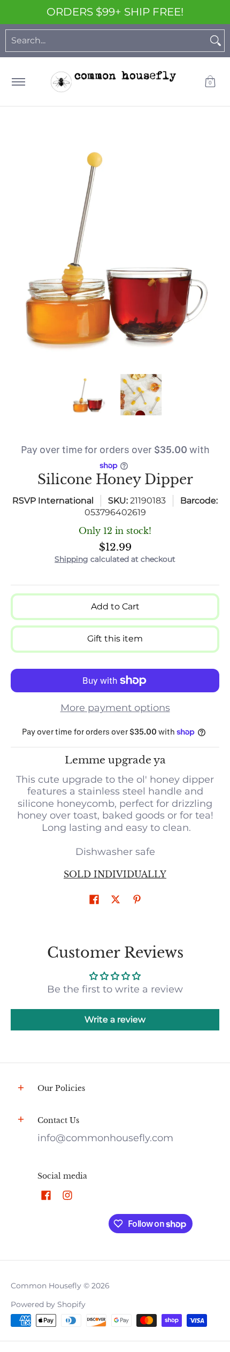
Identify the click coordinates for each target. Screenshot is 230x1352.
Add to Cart (115, 606)
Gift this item (115, 638)
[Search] (215, 40)
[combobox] (106, 40)
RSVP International (53, 500)
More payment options (115, 708)
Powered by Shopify (48, 1304)
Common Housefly (46, 1285)
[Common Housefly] (113, 82)
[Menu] (18, 81)
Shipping (71, 559)
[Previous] (18, 245)
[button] (210, 81)
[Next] (212, 245)
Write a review (115, 1019)
